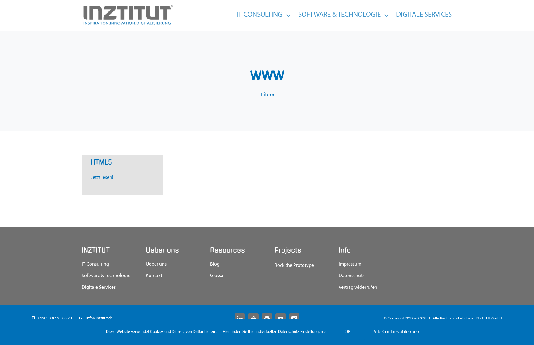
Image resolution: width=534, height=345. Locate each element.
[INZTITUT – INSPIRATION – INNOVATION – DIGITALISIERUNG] (128, 6)
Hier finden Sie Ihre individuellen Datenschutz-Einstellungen (273, 332)
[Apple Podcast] (253, 318)
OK (348, 332)
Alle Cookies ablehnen (396, 332)
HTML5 (101, 162)
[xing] (294, 318)
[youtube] (280, 318)
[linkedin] (240, 318)
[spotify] (267, 318)
